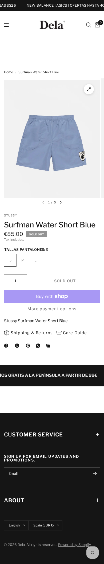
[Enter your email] (94, 473)
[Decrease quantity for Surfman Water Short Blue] (8, 281)
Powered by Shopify (74, 544)
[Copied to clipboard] (49, 345)
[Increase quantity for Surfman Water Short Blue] (23, 281)
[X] (18, 345)
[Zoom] (89, 89)
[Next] (60, 202)
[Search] (88, 25)
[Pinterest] (29, 345)
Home (8, 72)
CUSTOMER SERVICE (33, 434)
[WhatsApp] (39, 345)
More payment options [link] (52, 309)
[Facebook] (7, 345)
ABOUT (14, 500)
